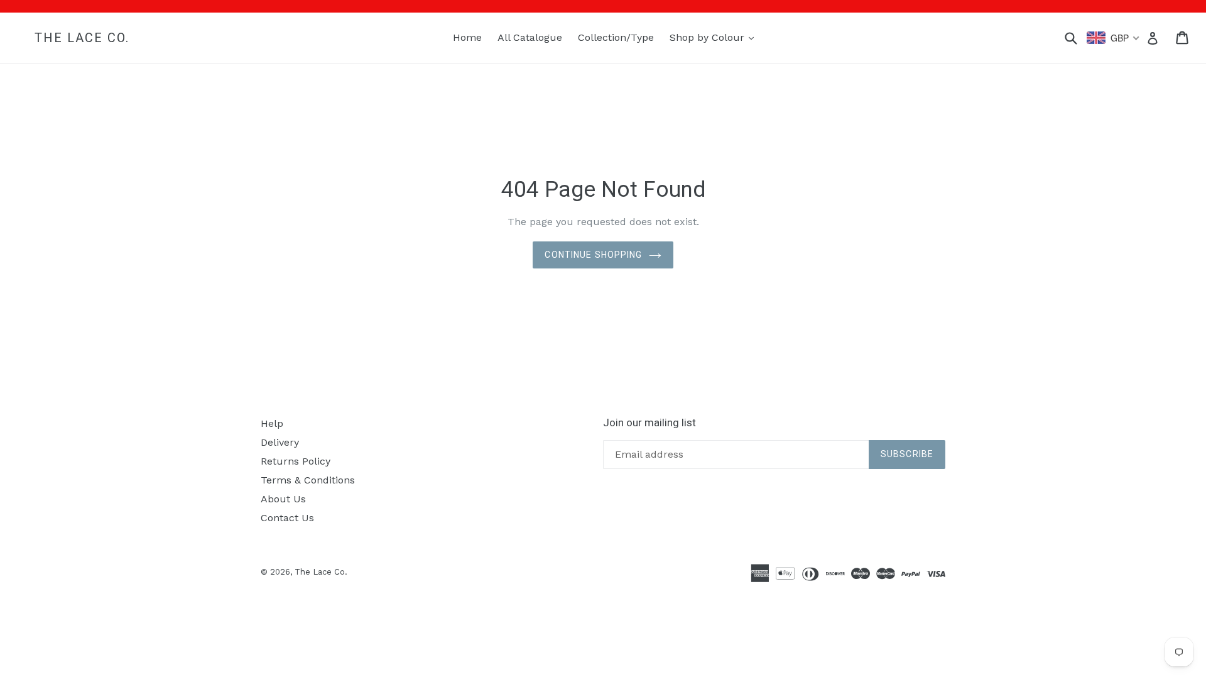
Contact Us (287, 518)
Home (467, 37)
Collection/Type (616, 37)
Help (272, 423)
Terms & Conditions (308, 480)
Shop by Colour (715, 37)
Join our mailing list (649, 422)
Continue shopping (593, 255)
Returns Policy (295, 461)
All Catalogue (529, 37)
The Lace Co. (82, 37)
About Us (283, 499)
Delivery (280, 442)
